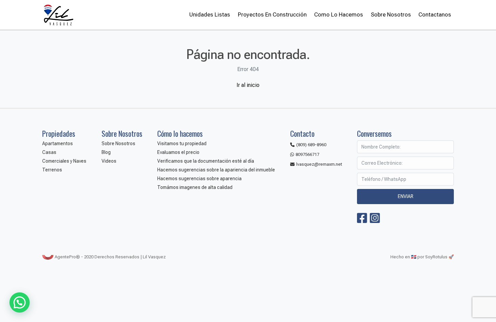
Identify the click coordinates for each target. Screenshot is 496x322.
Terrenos (52, 169)
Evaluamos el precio (178, 152)
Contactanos (434, 14)
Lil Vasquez (58, 15)
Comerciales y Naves (64, 161)
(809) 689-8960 (311, 144)
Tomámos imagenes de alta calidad (194, 187)
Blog (106, 152)
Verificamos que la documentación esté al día (205, 161)
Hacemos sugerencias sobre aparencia (199, 178)
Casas (49, 152)
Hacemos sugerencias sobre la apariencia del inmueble (216, 169)
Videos (109, 161)
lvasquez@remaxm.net (319, 164)
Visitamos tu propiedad (181, 143)
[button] (19, 302)
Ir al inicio (248, 85)
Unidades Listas (209, 14)
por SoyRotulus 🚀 (435, 256)
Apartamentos (57, 143)
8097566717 (307, 154)
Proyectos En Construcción (272, 14)
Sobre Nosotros (391, 14)
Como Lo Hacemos (338, 14)
